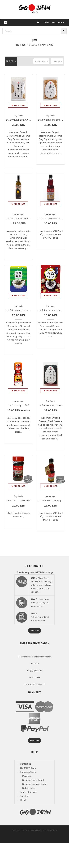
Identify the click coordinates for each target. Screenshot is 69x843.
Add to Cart (19, 105)
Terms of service (28, 792)
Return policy (29, 788)
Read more (34, 631)
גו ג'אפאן (32, 830)
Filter (10, 61)
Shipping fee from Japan (34, 784)
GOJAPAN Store (28, 768)
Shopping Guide (28, 772)
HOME (23, 800)
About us (24, 796)
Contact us (34, 664)
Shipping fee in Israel (33, 780)
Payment (26, 776)
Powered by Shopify (47, 830)
